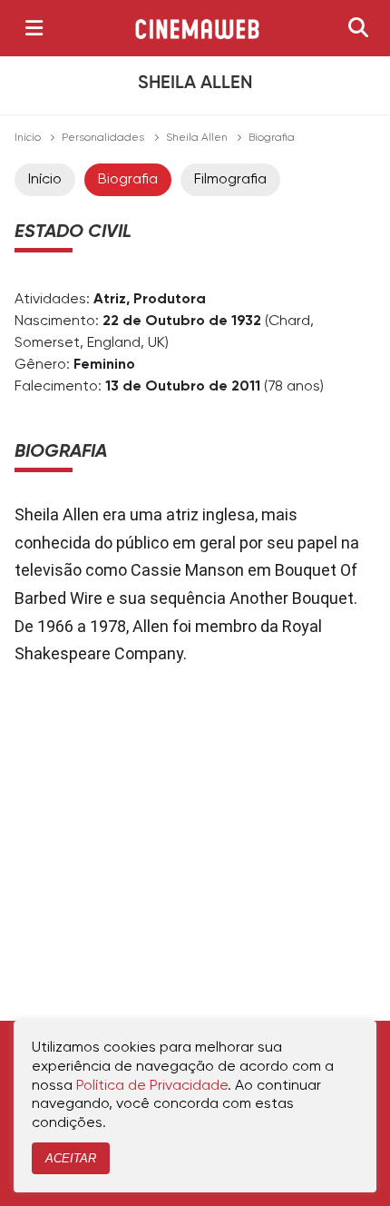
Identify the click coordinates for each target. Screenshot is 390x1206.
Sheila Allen (197, 138)
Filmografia (230, 180)
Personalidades (103, 138)
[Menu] (34, 28)
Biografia (128, 180)
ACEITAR (70, 1158)
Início (28, 138)
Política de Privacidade (152, 1086)
